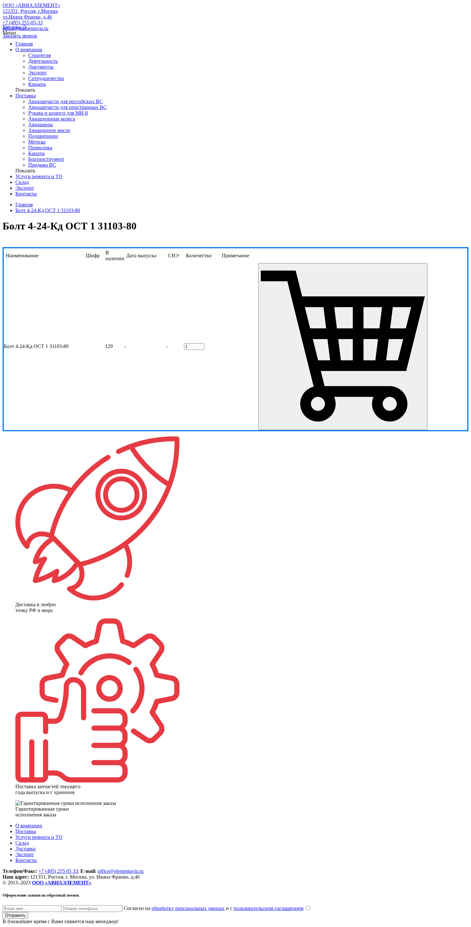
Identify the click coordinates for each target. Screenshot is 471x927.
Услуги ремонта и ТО (38, 176)
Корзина (14, 27)
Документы (41, 67)
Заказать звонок (20, 35)
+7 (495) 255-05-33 (23, 22)
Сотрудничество (46, 78)
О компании (28, 49)
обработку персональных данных (188, 908)
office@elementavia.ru (121, 871)
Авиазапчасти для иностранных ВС (67, 107)
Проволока (40, 147)
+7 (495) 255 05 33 (58, 871)
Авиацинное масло (49, 130)
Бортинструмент (46, 159)
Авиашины (40, 124)
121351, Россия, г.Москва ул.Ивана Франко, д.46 (30, 14)
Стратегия (39, 55)
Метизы (36, 142)
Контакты (26, 193)
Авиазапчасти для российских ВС (65, 101)
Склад (22, 182)
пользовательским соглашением (268, 908)
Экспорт (37, 72)
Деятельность (43, 61)
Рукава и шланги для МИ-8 (58, 113)
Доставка (25, 848)
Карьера (37, 84)
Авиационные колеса (51, 118)
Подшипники (43, 136)
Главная (24, 43)
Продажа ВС (42, 165)
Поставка (25, 95)
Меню (9, 33)
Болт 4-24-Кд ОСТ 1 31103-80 (47, 210)
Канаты (36, 153)
